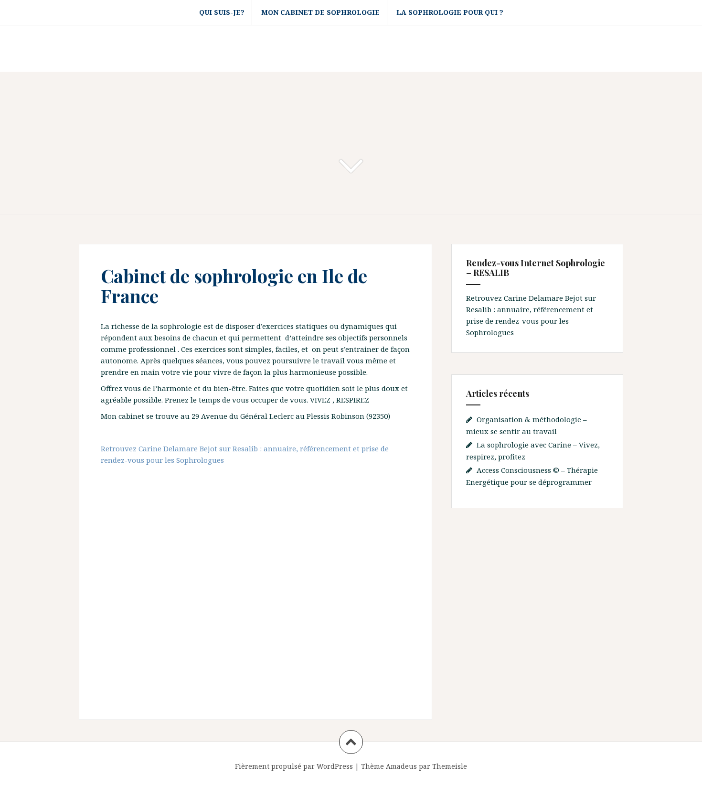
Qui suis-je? (222, 12)
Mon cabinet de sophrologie (320, 12)
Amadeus (401, 766)
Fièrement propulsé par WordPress (294, 766)
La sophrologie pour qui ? (449, 12)
